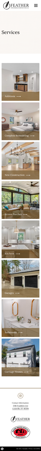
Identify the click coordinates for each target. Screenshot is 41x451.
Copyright (24, 448)
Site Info (18, 448)
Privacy (30, 448)
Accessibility (36, 448)
